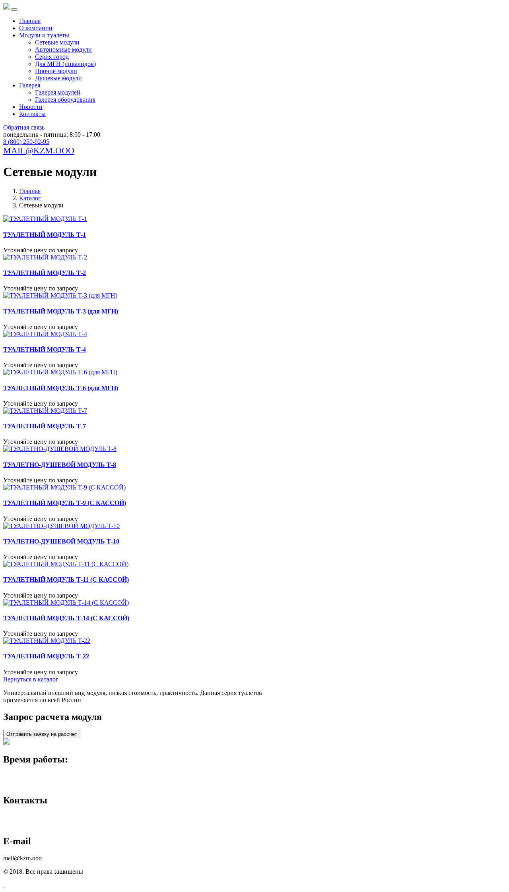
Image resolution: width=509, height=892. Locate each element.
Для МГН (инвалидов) (65, 63)
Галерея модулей (57, 92)
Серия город (52, 56)
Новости (31, 106)
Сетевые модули (57, 42)
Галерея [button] (29, 85)
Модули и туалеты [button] (44, 35)
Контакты (32, 113)
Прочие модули (56, 71)
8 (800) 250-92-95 (26, 141)
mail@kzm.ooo (38, 150)
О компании (35, 28)
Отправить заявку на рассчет (41, 734)
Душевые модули (58, 78)
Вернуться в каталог (30, 679)
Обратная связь (24, 127)
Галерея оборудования (65, 99)
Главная (30, 20)
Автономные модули (63, 49)
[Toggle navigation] (14, 9)
